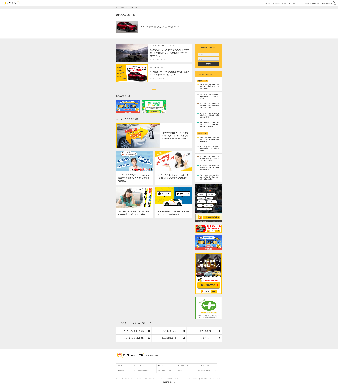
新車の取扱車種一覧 (169, 338)
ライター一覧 (119, 378)
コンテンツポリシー (193, 378)
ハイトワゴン (208, 205)
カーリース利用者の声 (312, 3)
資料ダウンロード (129, 378)
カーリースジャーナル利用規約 (164, 378)
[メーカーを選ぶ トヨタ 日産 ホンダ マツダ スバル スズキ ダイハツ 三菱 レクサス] (208, 54)
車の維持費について (143, 370)
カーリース (202, 194)
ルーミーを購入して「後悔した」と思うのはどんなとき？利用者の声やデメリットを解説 (209, 124)
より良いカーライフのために (206, 366)
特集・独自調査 (327, 3)
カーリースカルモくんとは (134, 331)
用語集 (180, 370)
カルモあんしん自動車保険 (134, 338)
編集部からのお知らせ (204, 370)
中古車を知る (121, 370)
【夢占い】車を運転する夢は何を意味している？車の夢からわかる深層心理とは (209, 86)
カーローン (211, 194)
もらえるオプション (169, 331)
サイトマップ (216, 378)
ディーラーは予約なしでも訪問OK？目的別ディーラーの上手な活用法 (209, 96)
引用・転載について (206, 378)
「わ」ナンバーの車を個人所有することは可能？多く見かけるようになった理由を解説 (209, 177)
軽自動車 (201, 198)
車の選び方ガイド (183, 366)
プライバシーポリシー (180, 378)
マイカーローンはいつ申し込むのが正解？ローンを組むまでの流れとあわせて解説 (209, 115)
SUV (200, 205)
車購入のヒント (298, 3)
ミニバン (209, 198)
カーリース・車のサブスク (281, 3)
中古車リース (204, 338)
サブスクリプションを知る (165, 370)
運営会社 (151, 378)
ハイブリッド (211, 201)
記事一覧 (267, 3)
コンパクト (202, 201)
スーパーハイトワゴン (205, 209)
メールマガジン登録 (142, 378)
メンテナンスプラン (204, 331)
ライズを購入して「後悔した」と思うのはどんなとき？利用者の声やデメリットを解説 (209, 105)
